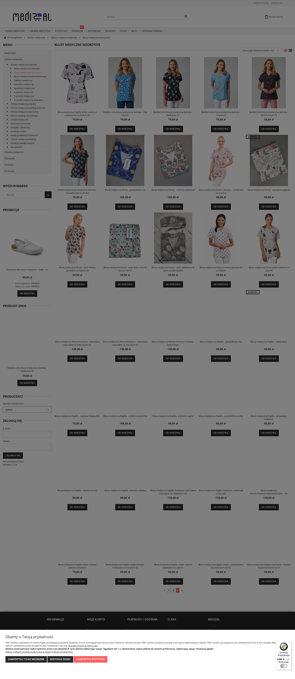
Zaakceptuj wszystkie (90, 659)
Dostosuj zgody (60, 659)
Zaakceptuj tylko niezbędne (26, 659)
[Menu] (289, 643)
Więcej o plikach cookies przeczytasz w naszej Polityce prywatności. (39, 651)
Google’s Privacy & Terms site (82, 645)
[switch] (283, 666)
